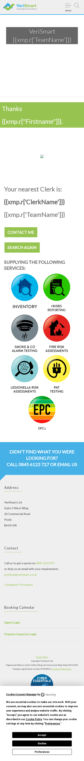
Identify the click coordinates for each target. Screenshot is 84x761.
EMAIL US (67, 464)
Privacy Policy (42, 657)
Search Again (22, 247)
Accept (42, 735)
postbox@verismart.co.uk (20, 574)
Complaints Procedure (18, 584)
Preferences (42, 752)
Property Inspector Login (20, 634)
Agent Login (12, 622)
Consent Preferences (61, 669)
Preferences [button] (52, 723)
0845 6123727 (45, 563)
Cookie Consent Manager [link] (21, 694)
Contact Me (21, 232)
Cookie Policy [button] (34, 719)
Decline (42, 743)
